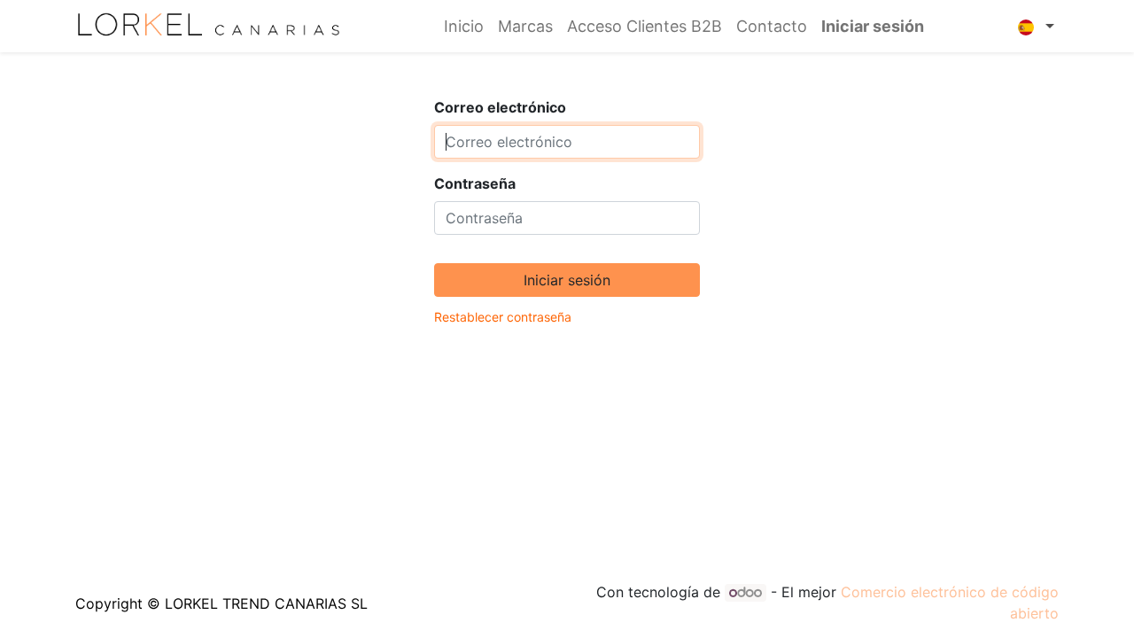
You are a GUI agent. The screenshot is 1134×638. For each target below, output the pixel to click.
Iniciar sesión (872, 26)
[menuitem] (464, 26)
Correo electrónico (500, 107)
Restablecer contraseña (502, 316)
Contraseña (475, 183)
